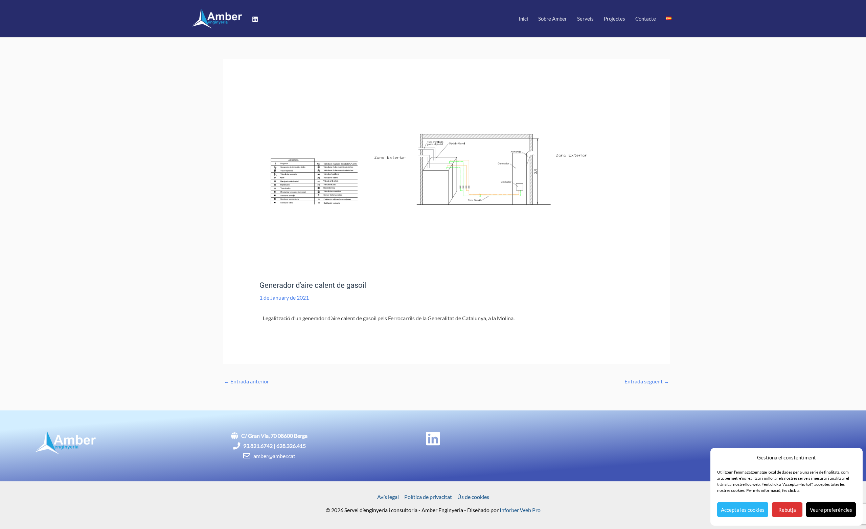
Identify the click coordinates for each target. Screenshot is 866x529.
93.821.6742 (258, 446)
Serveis (585, 19)
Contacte (645, 19)
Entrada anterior (246, 381)
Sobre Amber (552, 19)
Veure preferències (831, 510)
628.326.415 (291, 446)
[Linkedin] (255, 19)
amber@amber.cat (274, 456)
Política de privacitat (428, 497)
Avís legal (388, 497)
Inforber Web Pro (520, 510)
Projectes (614, 19)
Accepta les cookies (743, 510)
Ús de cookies (473, 497)
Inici (523, 19)
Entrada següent (646, 381)
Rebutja (787, 510)
